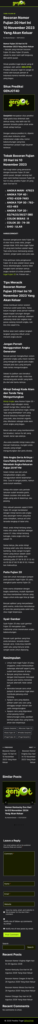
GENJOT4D (26, 67)
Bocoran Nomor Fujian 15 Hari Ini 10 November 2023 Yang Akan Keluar (10, 755)
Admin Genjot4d (10, 728)
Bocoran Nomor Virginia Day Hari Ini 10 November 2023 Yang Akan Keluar (28, 755)
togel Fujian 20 (9, 274)
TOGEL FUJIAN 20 (9, 13)
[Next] (32, 802)
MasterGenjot (10, 38)
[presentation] (19, 792)
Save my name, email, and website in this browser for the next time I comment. (20, 912)
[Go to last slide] (6, 802)
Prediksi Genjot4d (24, 733)
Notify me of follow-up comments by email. (18, 922)
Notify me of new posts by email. (20, 929)
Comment (9, 854)
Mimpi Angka (8, 401)
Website (7, 904)
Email (7, 894)
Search (5, 944)
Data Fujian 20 (9, 733)
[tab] (14, 824)
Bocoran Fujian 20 (25, 728)
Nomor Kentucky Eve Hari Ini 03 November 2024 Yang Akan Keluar (18, 810)
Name (7, 884)
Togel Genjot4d (24, 737)
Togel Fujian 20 (10, 737)
